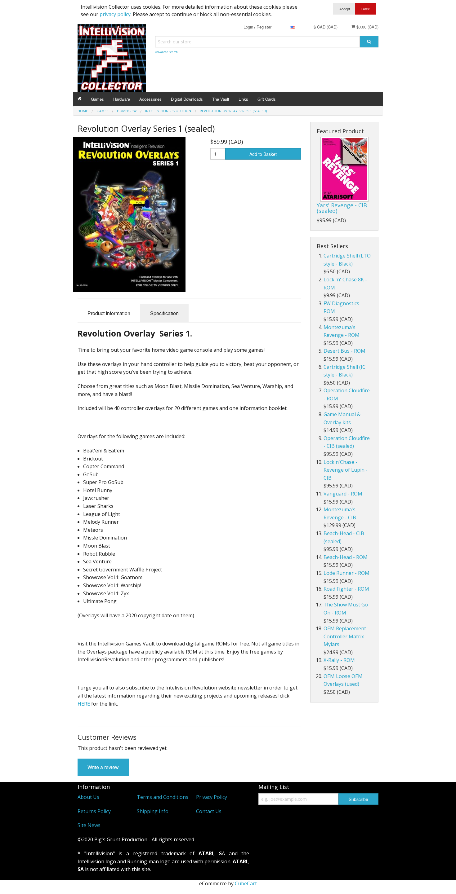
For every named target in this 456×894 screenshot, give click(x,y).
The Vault (220, 99)
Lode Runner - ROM (346, 573)
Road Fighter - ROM (346, 588)
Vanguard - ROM (343, 493)
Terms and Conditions (162, 797)
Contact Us (208, 811)
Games (97, 99)
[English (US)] (292, 27)
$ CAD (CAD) (326, 27)
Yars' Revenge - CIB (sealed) (342, 207)
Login (248, 27)
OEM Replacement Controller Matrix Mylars (345, 636)
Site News (89, 825)
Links (243, 99)
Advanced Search (166, 52)
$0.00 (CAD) (366, 27)
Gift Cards (266, 99)
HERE (84, 703)
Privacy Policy (211, 797)
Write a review (103, 767)
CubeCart (246, 883)
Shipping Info (152, 811)
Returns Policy (94, 811)
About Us (88, 797)
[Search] (369, 41)
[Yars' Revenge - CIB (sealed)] (344, 169)
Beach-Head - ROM (346, 557)
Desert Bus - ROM (344, 350)
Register (264, 27)
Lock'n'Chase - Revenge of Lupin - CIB (346, 470)
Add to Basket (263, 154)
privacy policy (115, 14)
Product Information (108, 313)
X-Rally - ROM (339, 660)
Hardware (121, 99)
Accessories (150, 99)
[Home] (79, 99)
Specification (164, 313)
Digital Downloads (187, 99)
